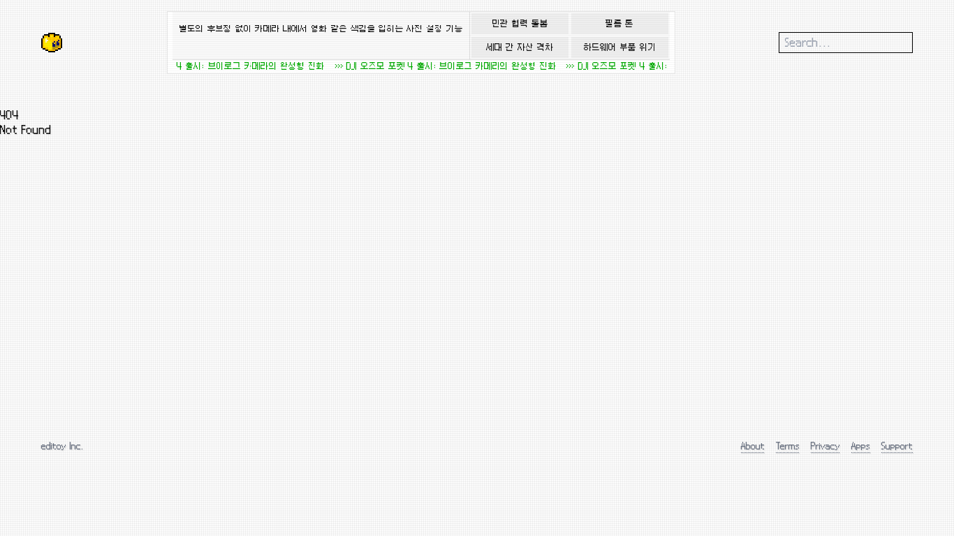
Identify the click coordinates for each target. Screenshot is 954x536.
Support (897, 445)
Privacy (825, 445)
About (753, 445)
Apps (860, 445)
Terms (788, 445)
